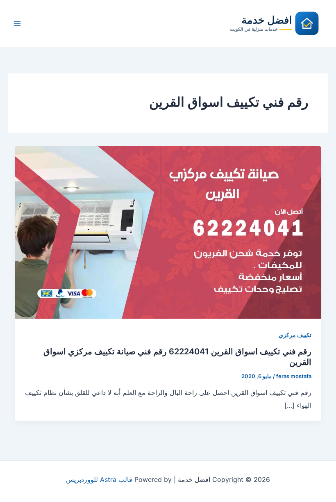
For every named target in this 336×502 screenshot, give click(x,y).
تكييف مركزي (295, 334)
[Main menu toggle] (17, 23)
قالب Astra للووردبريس (99, 479)
